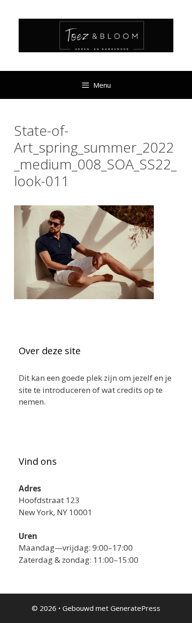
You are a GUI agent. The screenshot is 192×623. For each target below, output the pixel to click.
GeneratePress (135, 608)
